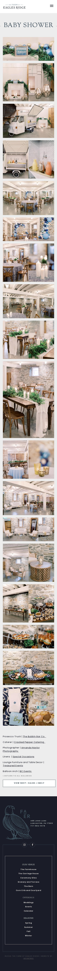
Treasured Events (13, 765)
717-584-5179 (37, 826)
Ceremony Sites (28, 878)
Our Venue (28, 864)
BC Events (26, 771)
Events (28, 906)
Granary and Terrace (28, 882)
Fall (28, 931)
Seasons (28, 918)
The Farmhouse (28, 869)
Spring (28, 923)
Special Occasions (23, 756)
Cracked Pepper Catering (29, 742)
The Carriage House (28, 873)
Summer (28, 927)
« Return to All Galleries (17, 776)
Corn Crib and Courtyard (28, 890)
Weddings (29, 902)
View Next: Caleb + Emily (29, 783)
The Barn (28, 886)
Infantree (28, 958)
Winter (28, 935)
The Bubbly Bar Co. (34, 736)
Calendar (28, 911)
